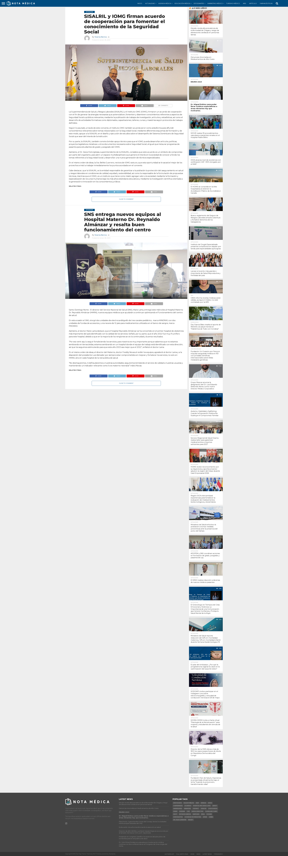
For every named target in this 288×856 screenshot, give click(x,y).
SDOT (175, 814)
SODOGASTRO (178, 817)
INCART (190, 820)
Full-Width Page (182, 854)
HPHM (205, 817)
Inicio (139, 3)
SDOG (210, 803)
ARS (244, 3)
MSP (197, 803)
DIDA (203, 814)
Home (192, 854)
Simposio (196, 814)
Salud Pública (189, 803)
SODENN (182, 811)
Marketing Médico (215, 3)
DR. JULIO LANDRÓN (179, 820)
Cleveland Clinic (211, 811)
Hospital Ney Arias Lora (201, 805)
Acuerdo (188, 805)
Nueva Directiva (197, 811)
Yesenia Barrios (100, 37)
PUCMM (209, 814)
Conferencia (177, 805)
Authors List (169, 854)
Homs (175, 811)
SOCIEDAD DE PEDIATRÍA (193, 817)
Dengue (203, 808)
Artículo (253, 3)
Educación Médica (182, 3)
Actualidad (150, 3)
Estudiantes (199, 3)
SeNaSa (203, 803)
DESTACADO (177, 803)
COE (188, 811)
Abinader (187, 808)
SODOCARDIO (212, 808)
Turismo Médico (233, 3)
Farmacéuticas (266, 3)
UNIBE (211, 817)
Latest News (207, 854)
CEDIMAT (196, 808)
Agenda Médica (164, 3)
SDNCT (215, 805)
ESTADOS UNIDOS (185, 814)
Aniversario (177, 808)
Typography (218, 854)
